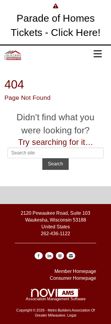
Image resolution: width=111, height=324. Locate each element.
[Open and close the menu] (63, 54)
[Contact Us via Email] (71, 255)
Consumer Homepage (73, 278)
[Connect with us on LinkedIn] (49, 255)
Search (55, 163)
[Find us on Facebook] (39, 255)
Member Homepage (75, 271)
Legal (71, 315)
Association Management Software (56, 299)
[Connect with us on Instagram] (60, 255)
